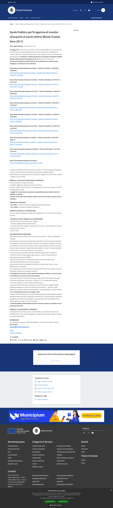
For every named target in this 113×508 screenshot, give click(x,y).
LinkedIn (44, 340)
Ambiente (59, 455)
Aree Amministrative (14, 449)
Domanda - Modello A (16, 333)
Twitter (22, 340)
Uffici (9, 452)
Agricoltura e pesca (62, 464)
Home (11, 24)
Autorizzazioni (61, 461)
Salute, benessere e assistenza (65, 458)
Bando (12, 330)
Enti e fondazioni (12, 455)
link (72, 498)
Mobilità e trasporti (37, 467)
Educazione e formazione (64, 446)
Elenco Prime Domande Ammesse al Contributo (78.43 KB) (26, 163)
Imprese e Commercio (38, 455)
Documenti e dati (12, 464)
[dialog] (56, 498)
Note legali (60, 481)
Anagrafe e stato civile (38, 446)
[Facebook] (80, 10)
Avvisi (83, 452)
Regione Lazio (12, 2)
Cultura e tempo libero (38, 449)
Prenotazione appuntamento (40, 475)
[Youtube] (88, 10)
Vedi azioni (76, 30)
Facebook (14, 340)
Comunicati (84, 449)
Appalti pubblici (36, 458)
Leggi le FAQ (35, 481)
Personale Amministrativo (15, 461)
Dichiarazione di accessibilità (65, 484)
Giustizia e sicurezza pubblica (65, 449)
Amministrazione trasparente (65, 475)
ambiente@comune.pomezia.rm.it (19, 327)
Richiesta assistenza (38, 484)
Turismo (34, 464)
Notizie (83, 446)
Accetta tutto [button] (50, 501)
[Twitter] (84, 10)
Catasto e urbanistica (38, 461)
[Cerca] (103, 10)
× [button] (111, 490)
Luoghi (83, 460)
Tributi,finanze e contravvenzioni (66, 452)
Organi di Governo (13, 446)
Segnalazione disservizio (39, 478)
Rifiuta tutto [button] (63, 501)
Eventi (83, 463)
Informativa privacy (62, 478)
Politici (10, 458)
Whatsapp (29, 340)
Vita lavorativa (36, 452)
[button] (56, 505)
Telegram (37, 340)
